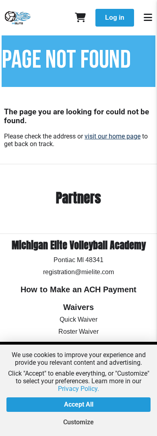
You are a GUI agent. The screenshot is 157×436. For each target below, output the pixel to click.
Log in (114, 17)
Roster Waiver (78, 331)
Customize (78, 422)
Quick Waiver (78, 319)
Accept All (78, 404)
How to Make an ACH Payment (78, 289)
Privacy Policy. (78, 389)
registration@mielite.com (78, 272)
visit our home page (112, 136)
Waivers (78, 307)
